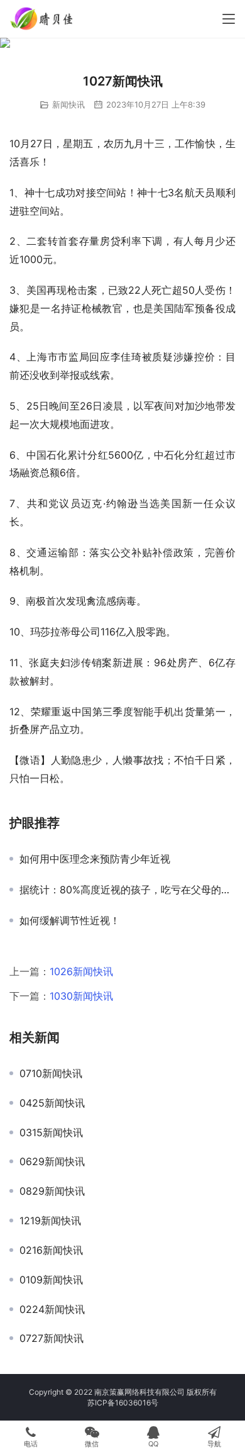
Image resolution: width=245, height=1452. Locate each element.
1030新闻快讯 (81, 996)
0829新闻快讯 (52, 1191)
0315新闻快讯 (51, 1132)
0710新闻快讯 (50, 1073)
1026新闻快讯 (81, 971)
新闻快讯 (68, 104)
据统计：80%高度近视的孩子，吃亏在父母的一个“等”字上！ (127, 889)
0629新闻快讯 (52, 1161)
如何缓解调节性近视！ (69, 920)
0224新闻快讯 (52, 1309)
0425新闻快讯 (52, 1103)
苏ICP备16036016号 (122, 1402)
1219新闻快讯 (50, 1220)
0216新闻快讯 (51, 1250)
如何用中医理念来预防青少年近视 (94, 858)
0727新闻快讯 (51, 1338)
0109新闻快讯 (51, 1279)
